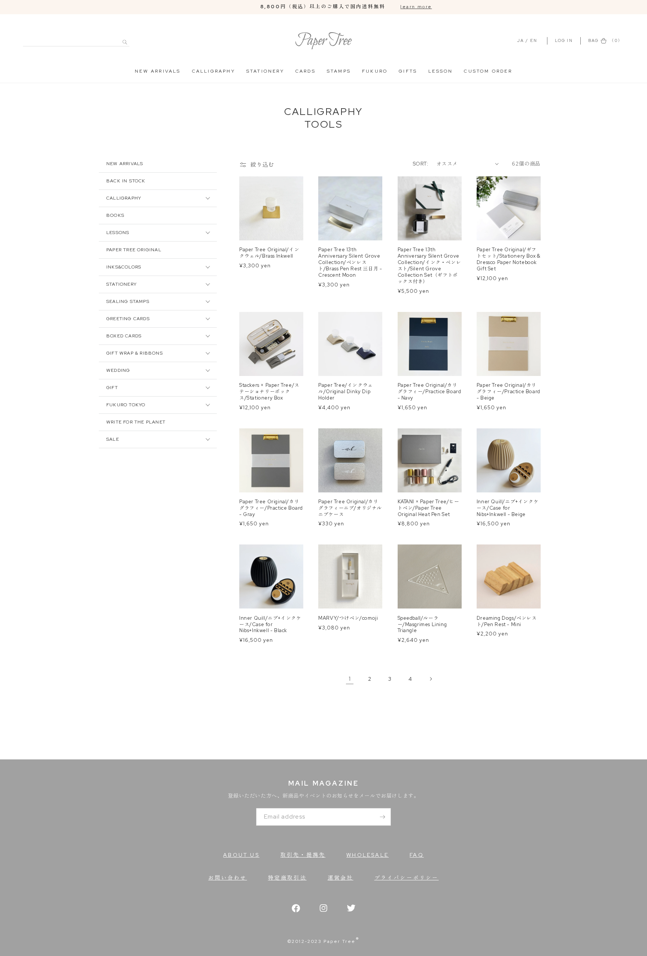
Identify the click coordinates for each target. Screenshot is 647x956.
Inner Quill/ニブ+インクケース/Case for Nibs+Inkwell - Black (270, 624)
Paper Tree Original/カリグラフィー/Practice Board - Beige (508, 391)
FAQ (417, 855)
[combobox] (76, 38)
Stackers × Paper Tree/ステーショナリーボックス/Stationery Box (269, 391)
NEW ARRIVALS (157, 71)
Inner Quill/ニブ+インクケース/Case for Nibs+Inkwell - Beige (507, 508)
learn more (416, 7)
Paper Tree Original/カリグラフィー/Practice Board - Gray (271, 508)
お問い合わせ (227, 877)
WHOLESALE (367, 855)
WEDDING (118, 370)
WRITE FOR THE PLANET (135, 422)
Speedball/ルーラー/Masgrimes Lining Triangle (422, 624)
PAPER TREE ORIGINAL (133, 250)
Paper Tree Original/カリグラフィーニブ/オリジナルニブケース (350, 508)
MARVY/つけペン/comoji (348, 618)
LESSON (440, 71)
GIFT (112, 388)
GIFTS (408, 71)
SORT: (421, 163)
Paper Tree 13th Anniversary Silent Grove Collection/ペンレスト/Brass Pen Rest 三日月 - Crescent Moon (350, 262)
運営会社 (340, 877)
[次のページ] (430, 679)
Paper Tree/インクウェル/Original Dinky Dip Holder (345, 391)
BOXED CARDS (124, 336)
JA (520, 40)
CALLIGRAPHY (213, 71)
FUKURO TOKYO (125, 405)
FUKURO (375, 71)
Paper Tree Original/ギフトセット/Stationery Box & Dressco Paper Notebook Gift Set (509, 259)
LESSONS (117, 233)
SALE (112, 439)
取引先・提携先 (302, 855)
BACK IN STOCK (126, 181)
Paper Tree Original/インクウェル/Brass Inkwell (269, 253)
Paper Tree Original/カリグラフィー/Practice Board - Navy (429, 391)
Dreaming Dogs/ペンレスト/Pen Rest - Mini (507, 621)
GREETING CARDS (128, 319)
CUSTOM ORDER (488, 71)
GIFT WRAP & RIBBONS (134, 353)
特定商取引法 (287, 877)
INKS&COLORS (123, 267)
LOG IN (565, 40)
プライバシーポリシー (406, 877)
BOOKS (115, 215)
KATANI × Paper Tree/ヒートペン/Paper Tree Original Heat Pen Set (428, 508)
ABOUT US (241, 855)
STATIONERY (265, 71)
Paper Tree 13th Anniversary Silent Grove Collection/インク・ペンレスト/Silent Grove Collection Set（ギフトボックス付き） (429, 265)
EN (533, 40)
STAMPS (339, 71)
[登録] (382, 817)
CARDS (305, 71)
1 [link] (350, 679)
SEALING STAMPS (127, 301)
